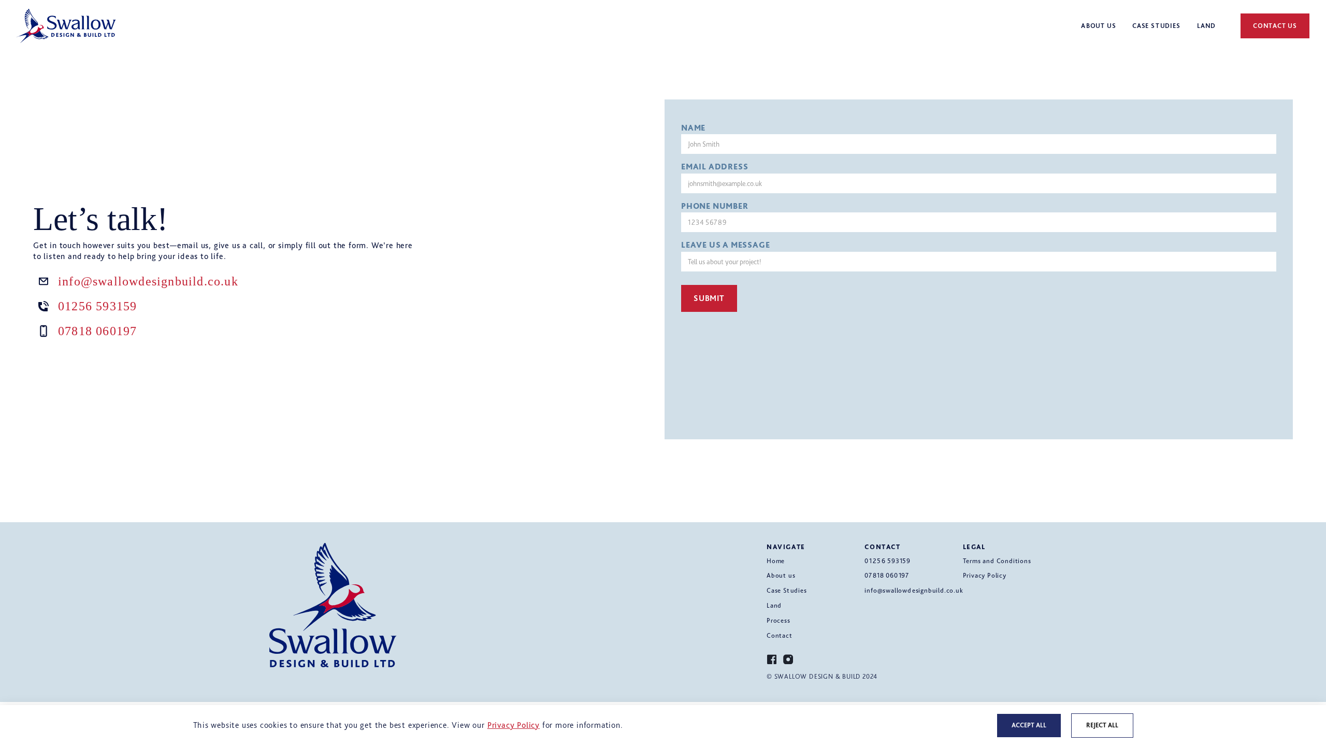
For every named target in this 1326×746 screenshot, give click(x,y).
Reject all (1102, 725)
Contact (779, 635)
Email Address (714, 166)
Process (778, 620)
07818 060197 (97, 331)
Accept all (1029, 725)
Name (693, 128)
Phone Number (714, 206)
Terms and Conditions (997, 561)
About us (781, 575)
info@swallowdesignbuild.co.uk (148, 281)
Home (776, 561)
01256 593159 (97, 306)
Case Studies (787, 590)
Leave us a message (725, 245)
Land (774, 605)
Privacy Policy (984, 575)
